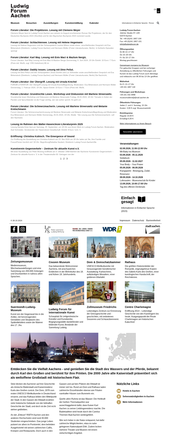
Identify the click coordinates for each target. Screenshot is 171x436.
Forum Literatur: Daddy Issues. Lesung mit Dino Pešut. (42, 69)
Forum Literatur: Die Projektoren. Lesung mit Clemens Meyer (45, 30)
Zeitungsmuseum (22, 261)
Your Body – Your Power (131, 164)
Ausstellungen (50, 23)
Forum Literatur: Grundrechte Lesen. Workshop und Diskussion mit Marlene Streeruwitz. (61, 94)
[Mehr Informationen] (119, 402)
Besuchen (31, 23)
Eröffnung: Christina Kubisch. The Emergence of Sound (43, 136)
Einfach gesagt (128, 200)
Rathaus (130, 262)
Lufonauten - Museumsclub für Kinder (137, 180)
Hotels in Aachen (131, 391)
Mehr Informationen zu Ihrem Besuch (135, 123)
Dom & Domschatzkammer (104, 262)
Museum (15, 23)
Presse (151, 23)
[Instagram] (22, 229)
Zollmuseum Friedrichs (101, 307)
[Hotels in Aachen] (119, 391)
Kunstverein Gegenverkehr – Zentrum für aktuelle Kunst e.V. (45, 148)
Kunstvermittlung (74, 23)
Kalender (94, 23)
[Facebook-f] (14, 229)
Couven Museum (59, 262)
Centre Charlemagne (138, 307)
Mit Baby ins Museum (130, 151)
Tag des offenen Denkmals (132, 187)
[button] (158, 23)
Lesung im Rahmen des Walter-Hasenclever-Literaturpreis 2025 (47, 124)
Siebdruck (124, 158)
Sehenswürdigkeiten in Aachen (138, 396)
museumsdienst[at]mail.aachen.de (134, 97)
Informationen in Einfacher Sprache (135, 23)
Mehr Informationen (132, 402)
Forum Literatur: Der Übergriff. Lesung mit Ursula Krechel (44, 81)
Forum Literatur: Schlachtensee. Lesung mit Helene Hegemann (47, 42)
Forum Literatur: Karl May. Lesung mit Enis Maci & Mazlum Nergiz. (48, 57)
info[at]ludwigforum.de (129, 44)
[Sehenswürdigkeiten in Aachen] (119, 396)
